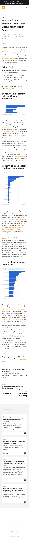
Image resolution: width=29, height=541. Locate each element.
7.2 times (11, 152)
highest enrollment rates (18, 156)
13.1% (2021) (5, 127)
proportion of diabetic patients (13, 319)
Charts (7, 17)
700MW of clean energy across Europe (13, 52)
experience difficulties (8, 336)
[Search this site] (23, 8)
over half (19, 141)
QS (3, 17)
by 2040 (23, 223)
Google (4, 238)
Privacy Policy (14, 531)
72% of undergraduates (9, 58)
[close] (27, 2)
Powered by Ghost (14, 536)
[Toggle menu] (26, 8)
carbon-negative (19, 252)
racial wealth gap (9, 131)
